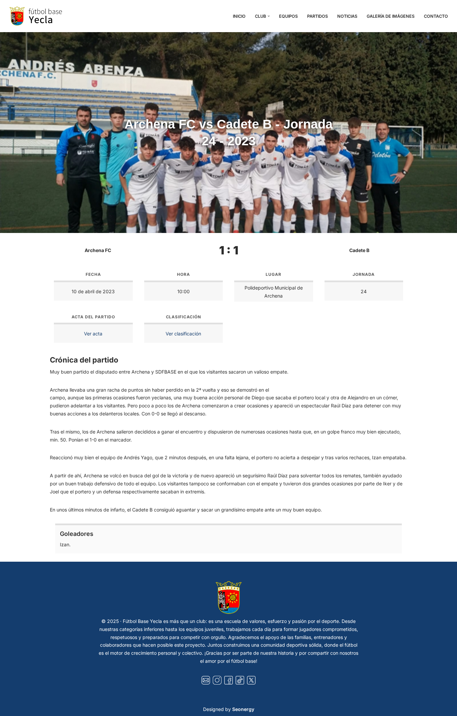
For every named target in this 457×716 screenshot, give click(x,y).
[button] (269, 16)
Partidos (317, 16)
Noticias (347, 16)
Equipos (288, 16)
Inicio (239, 16)
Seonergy (243, 709)
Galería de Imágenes (391, 16)
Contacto (436, 16)
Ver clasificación (183, 333)
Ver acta (93, 333)
